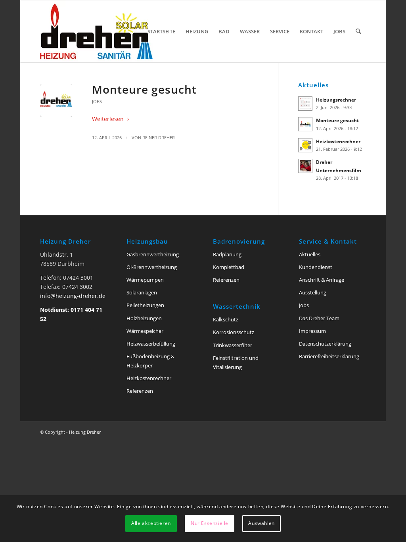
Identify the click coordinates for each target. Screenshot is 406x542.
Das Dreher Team (319, 318)
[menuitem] (161, 31)
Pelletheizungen (145, 305)
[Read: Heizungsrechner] (305, 103)
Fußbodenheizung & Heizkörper (150, 361)
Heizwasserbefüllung (150, 343)
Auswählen (261, 523)
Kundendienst (315, 267)
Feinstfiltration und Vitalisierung (236, 362)
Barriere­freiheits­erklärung (329, 356)
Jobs (97, 101)
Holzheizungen (144, 318)
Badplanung (227, 254)
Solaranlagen (141, 292)
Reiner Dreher (158, 137)
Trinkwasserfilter (232, 345)
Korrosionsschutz (233, 332)
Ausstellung (312, 292)
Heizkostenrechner (338, 141)
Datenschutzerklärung (325, 343)
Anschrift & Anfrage (321, 279)
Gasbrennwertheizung (152, 254)
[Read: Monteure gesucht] (305, 124)
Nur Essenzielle (209, 523)
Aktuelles (309, 254)
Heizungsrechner (336, 99)
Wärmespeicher (144, 330)
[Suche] (358, 31)
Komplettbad (228, 267)
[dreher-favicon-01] (56, 101)
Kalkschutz (225, 319)
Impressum (312, 330)
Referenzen (139, 390)
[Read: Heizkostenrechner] (305, 145)
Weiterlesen (108, 119)
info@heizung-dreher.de (72, 296)
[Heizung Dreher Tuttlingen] (96, 31)
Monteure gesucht (144, 89)
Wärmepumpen (145, 279)
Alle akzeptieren (151, 523)
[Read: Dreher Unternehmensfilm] (305, 166)
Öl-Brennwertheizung (151, 267)
